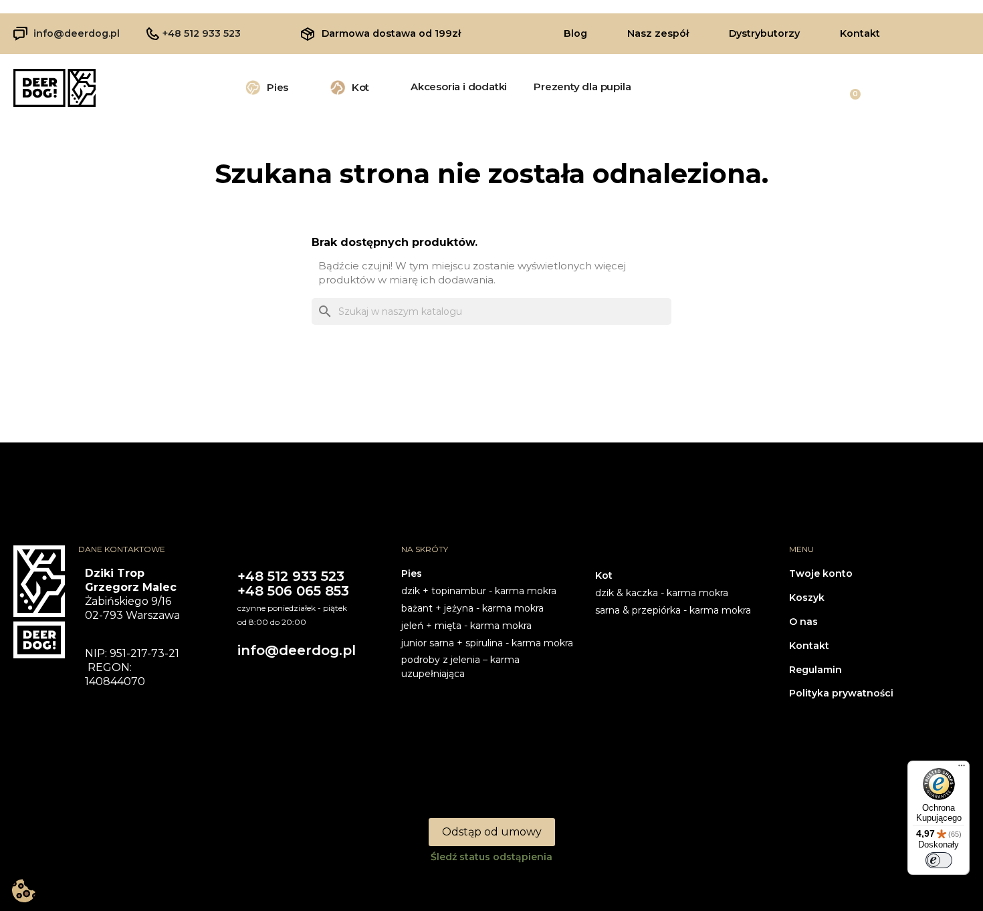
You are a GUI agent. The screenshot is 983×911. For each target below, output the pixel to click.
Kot (360, 87)
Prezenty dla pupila (582, 86)
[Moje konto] (923, 87)
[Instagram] (951, 32)
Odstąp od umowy (492, 831)
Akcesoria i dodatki (459, 86)
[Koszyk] (849, 87)
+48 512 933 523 (201, 33)
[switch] (938, 860)
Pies (277, 87)
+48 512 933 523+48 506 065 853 (293, 583)
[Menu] (962, 769)
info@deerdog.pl (76, 33)
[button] (575, 33)
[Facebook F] (924, 32)
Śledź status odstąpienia (491, 857)
